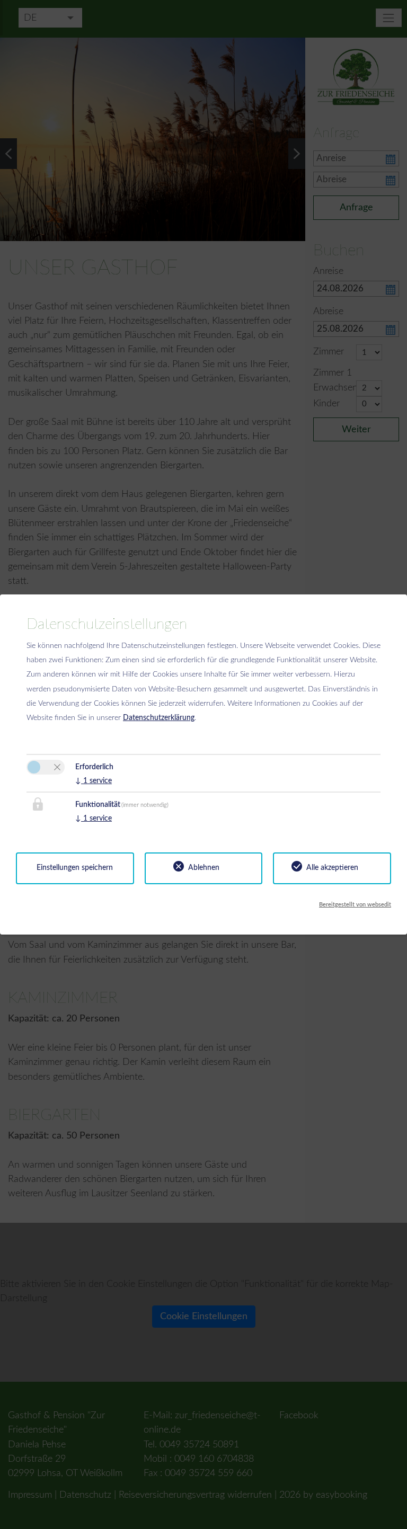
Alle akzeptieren (332, 868)
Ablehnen (203, 868)
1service (93, 781)
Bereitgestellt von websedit (355, 905)
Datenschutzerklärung (158, 718)
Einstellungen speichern (75, 868)
